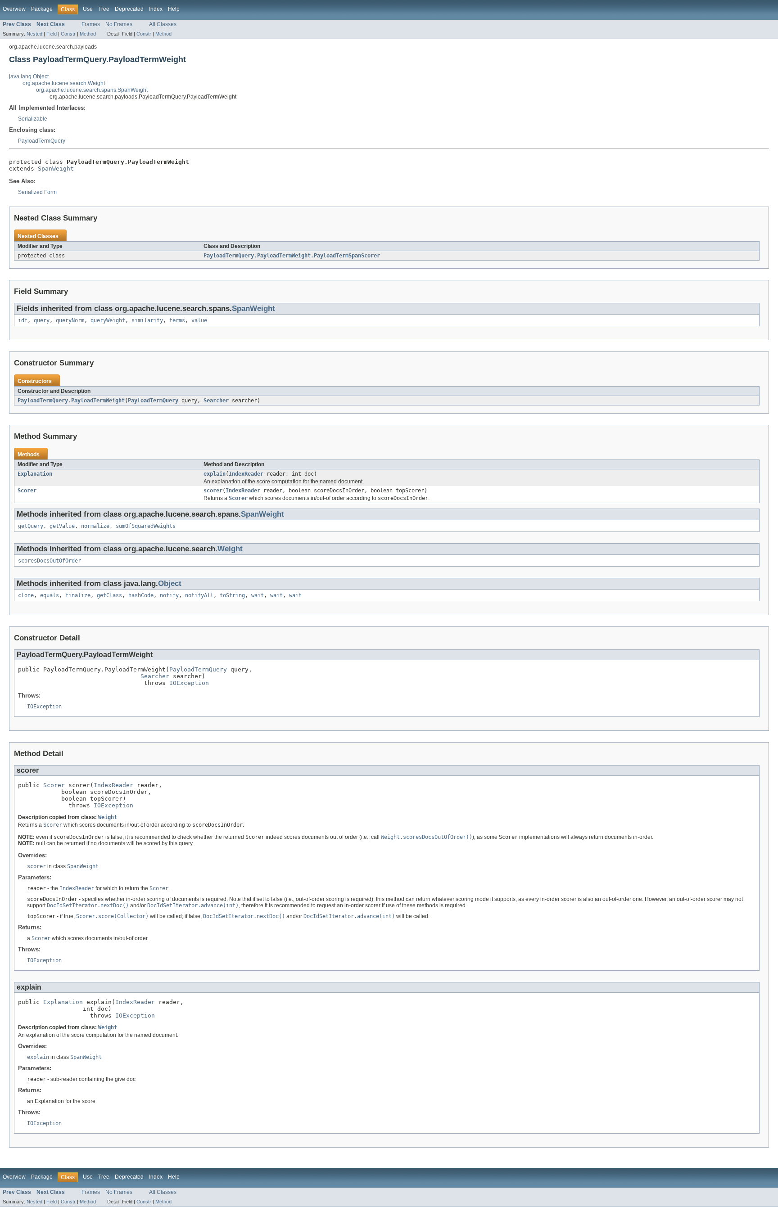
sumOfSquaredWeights (146, 526)
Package (42, 9)
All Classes (162, 24)
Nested (34, 33)
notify (169, 595)
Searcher (216, 400)
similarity (147, 320)
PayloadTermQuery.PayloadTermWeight (71, 400)
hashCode (141, 595)
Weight (230, 549)
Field (51, 33)
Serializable (32, 119)
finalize (77, 595)
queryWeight (107, 320)
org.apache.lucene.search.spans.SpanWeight (92, 90)
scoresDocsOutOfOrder (49, 561)
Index (156, 9)
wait (257, 595)
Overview (14, 9)
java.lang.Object (29, 76)
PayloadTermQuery (41, 141)
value (199, 320)
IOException (189, 683)
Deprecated (129, 9)
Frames (90, 24)
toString (232, 595)
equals (49, 595)
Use (88, 9)
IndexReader (246, 474)
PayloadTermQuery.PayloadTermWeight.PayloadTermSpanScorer (292, 255)
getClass (109, 595)
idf (22, 320)
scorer (213, 490)
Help (174, 9)
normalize (95, 526)
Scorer (27, 490)
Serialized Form (37, 192)
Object (169, 583)
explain (215, 474)
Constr (68, 33)
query (42, 320)
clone (26, 595)
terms (177, 320)
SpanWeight (56, 168)
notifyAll (199, 595)
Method (88, 33)
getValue (62, 526)
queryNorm (70, 320)
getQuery (30, 526)
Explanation (35, 474)
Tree (103, 9)
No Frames (118, 24)
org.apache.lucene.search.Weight (64, 83)
